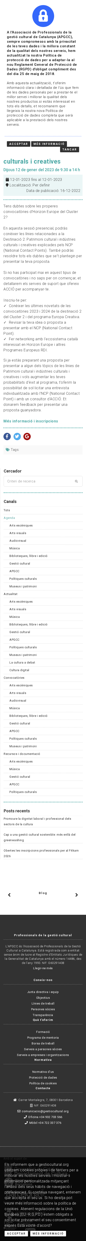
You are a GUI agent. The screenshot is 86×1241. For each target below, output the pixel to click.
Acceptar (16, 1233)
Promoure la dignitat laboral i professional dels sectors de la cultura (37, 821)
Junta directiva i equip (43, 992)
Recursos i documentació (22, 754)
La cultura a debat (22, 662)
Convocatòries (14, 677)
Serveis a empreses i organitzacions (43, 1055)
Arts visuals (17, 533)
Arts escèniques (21, 525)
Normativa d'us (43, 1072)
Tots (7, 510)
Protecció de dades (43, 1077)
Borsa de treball (43, 1043)
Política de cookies (43, 1083)
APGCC (14, 571)
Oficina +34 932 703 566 (45, 1117)
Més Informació (48, 1233)
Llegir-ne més (43, 968)
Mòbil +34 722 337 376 (45, 1122)
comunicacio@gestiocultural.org (45, 1111)
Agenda (9, 518)
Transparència (43, 1015)
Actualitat (10, 594)
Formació (43, 1032)
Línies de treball (43, 1003)
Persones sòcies (43, 1009)
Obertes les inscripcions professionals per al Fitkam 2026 (41, 853)
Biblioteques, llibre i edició (28, 556)
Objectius (43, 997)
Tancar (69, 149)
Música (14, 548)
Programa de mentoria (43, 1037)
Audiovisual (17, 540)
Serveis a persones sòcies (43, 1049)
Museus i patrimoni (23, 586)
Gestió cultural (19, 563)
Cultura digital (19, 670)
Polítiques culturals (23, 578)
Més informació (49, 144)
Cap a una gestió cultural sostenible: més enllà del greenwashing (40, 837)
